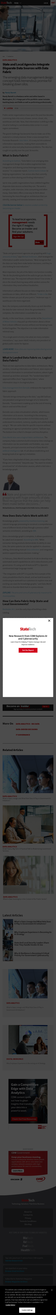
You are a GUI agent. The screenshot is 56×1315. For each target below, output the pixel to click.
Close (49, 621)
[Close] (52, 1290)
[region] (28, 1300)
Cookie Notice (10, 1305)
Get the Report (28, 650)
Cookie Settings (27, 1310)
